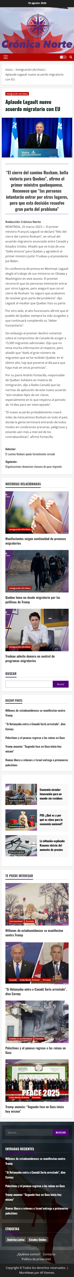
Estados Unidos (38, 1239)
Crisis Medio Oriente (30, 979)
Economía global (16, 800)
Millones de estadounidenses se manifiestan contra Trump (34, 932)
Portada (30, 921)
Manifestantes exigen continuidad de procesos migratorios (35, 540)
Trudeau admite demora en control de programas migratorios (30, 658)
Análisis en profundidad (20, 1038)
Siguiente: (33, 464)
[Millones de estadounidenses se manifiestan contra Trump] (37, 904)
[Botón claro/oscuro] (63, 57)
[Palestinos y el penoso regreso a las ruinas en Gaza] (37, 1022)
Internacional (16, 921)
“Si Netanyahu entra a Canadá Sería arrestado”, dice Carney (36, 991)
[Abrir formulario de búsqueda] (71, 57)
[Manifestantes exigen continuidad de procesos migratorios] (37, 512)
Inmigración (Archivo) (17, 93)
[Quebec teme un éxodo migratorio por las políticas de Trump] (37, 571)
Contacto (49, 1254)
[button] (6, 57)
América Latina (15, 1239)
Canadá (13, 979)
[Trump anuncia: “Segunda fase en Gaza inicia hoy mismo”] (37, 1080)
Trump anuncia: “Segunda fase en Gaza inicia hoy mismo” (34, 1109)
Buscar (11, 673)
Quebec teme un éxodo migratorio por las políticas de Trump (32, 599)
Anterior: (30, 451)
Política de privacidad (36, 1259)
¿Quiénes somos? (28, 1254)
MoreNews (26, 1273)
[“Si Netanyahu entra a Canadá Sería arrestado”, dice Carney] (37, 963)
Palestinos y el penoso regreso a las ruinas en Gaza (35, 737)
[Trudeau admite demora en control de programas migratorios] (37, 630)
